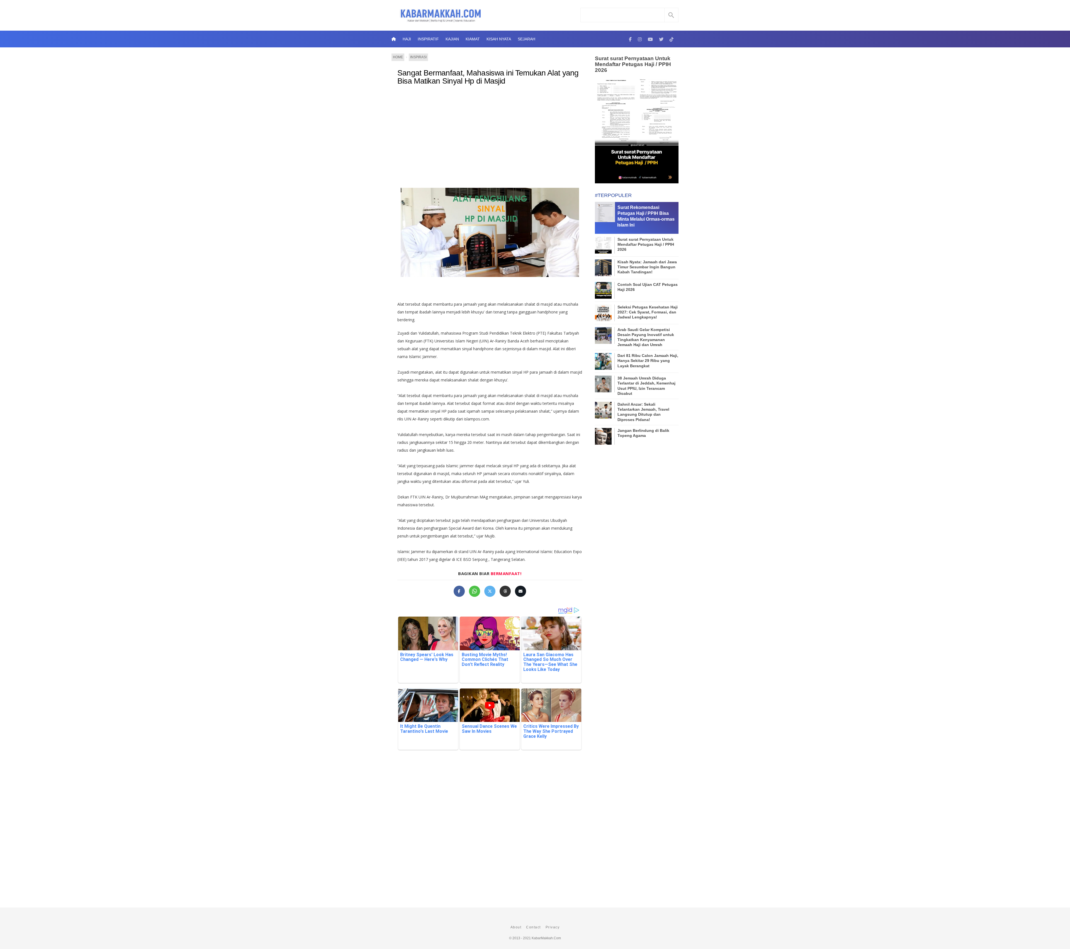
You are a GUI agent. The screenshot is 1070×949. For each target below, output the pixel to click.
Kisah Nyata (499, 39)
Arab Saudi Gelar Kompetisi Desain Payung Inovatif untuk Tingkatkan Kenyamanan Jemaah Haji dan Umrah (645, 337)
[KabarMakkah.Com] (630, 39)
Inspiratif (428, 39)
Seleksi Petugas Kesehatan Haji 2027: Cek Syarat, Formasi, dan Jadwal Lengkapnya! (647, 312)
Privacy (553, 927)
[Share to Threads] (505, 591)
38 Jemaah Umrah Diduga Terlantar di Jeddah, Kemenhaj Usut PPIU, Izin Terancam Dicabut (646, 386)
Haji (407, 39)
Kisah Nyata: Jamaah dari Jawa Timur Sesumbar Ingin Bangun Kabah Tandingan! (647, 267)
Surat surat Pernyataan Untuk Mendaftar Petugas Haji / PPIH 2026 (633, 64)
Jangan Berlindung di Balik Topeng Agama (643, 433)
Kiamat (473, 39)
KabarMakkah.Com (546, 938)
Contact (533, 927)
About (516, 927)
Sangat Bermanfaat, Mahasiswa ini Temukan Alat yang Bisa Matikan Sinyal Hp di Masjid (488, 77)
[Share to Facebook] (459, 591)
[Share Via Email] (520, 591)
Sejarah (526, 39)
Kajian (452, 39)
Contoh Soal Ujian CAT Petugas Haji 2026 (647, 287)
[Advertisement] (489, 135)
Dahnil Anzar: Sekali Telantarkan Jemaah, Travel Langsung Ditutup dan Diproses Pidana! (643, 412)
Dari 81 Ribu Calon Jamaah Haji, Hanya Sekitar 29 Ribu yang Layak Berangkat (647, 360)
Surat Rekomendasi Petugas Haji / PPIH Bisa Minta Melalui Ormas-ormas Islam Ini (646, 216)
